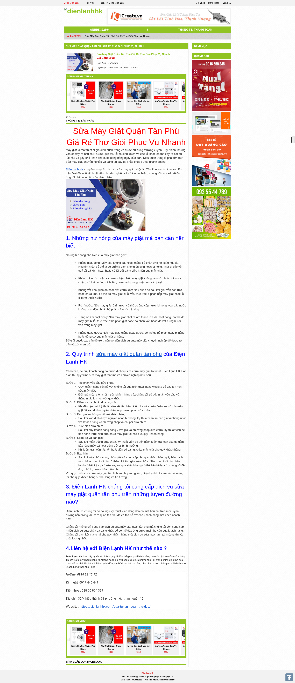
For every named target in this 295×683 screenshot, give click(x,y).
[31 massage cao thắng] (211, 85)
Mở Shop (200, 3)
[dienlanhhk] (83, 10)
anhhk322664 (99, 29)
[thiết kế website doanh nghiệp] (211, 123)
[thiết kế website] (169, 16)
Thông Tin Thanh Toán (195, 29)
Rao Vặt (90, 3)
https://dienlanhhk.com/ (163, 680)
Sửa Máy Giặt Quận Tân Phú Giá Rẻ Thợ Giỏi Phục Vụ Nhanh (105, 46)
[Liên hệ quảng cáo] (211, 160)
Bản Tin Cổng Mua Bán (112, 3)
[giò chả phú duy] (211, 212)
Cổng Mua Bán (71, 3)
